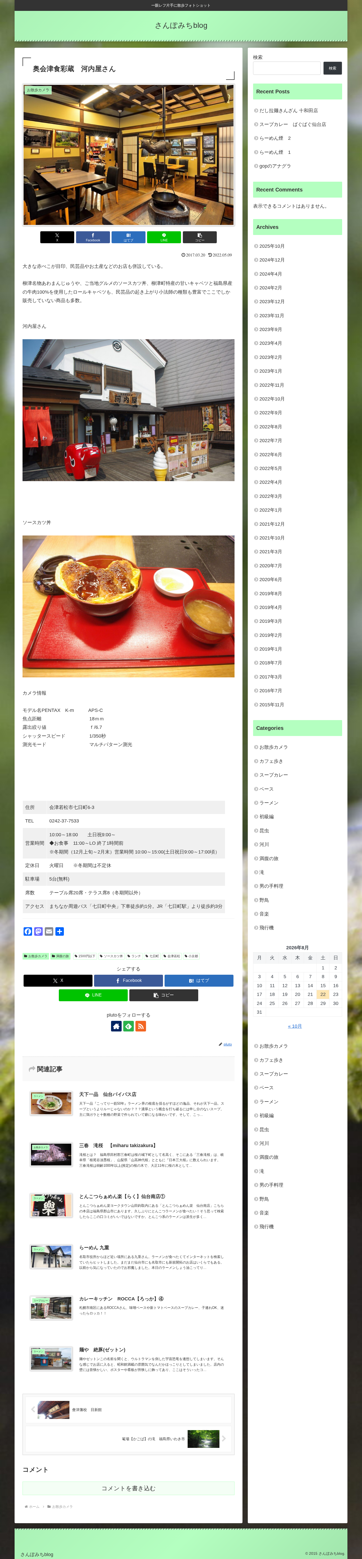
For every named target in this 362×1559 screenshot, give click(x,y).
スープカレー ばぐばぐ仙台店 (292, 124)
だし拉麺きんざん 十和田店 (288, 110)
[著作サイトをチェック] (116, 1026)
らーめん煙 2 (275, 138)
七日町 (154, 956)
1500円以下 (86, 956)
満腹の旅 (62, 956)
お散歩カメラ (37, 956)
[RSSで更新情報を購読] (140, 1026)
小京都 (193, 956)
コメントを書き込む (128, 1488)
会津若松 (173, 956)
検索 (258, 57)
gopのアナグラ (275, 166)
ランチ (136, 956)
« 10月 (295, 1026)
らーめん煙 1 (275, 152)
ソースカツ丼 (113, 956)
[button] (200, 237)
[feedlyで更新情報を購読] (128, 1026)
